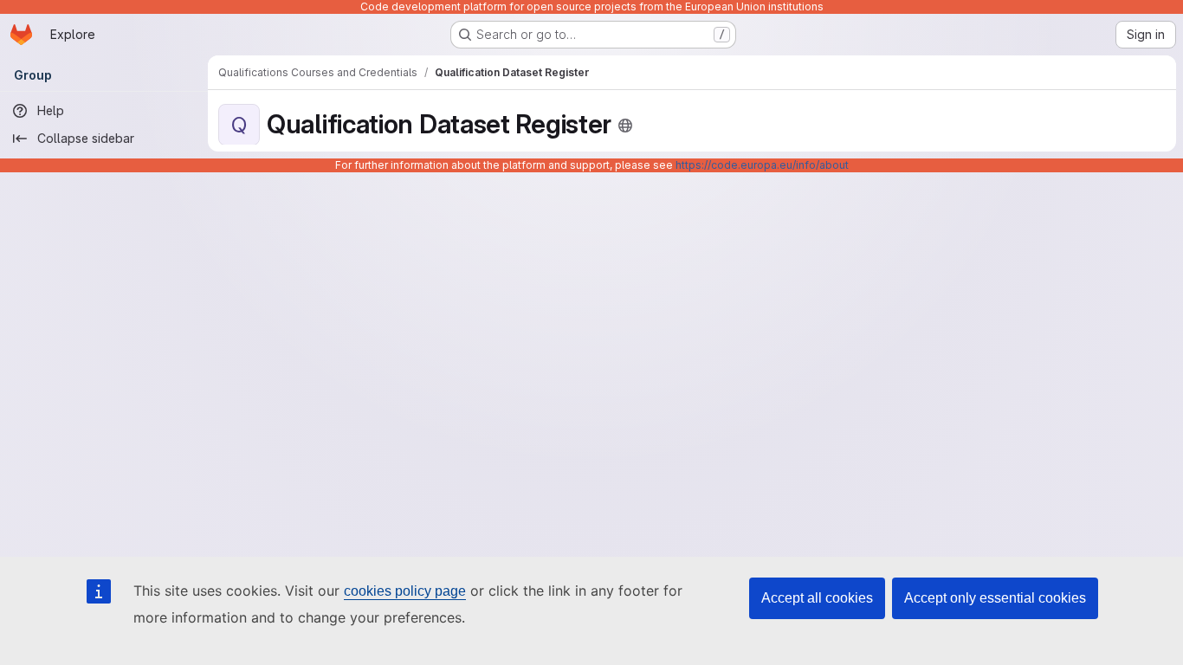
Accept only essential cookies (995, 598)
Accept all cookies (817, 598)
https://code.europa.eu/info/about (762, 164)
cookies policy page (405, 591)
